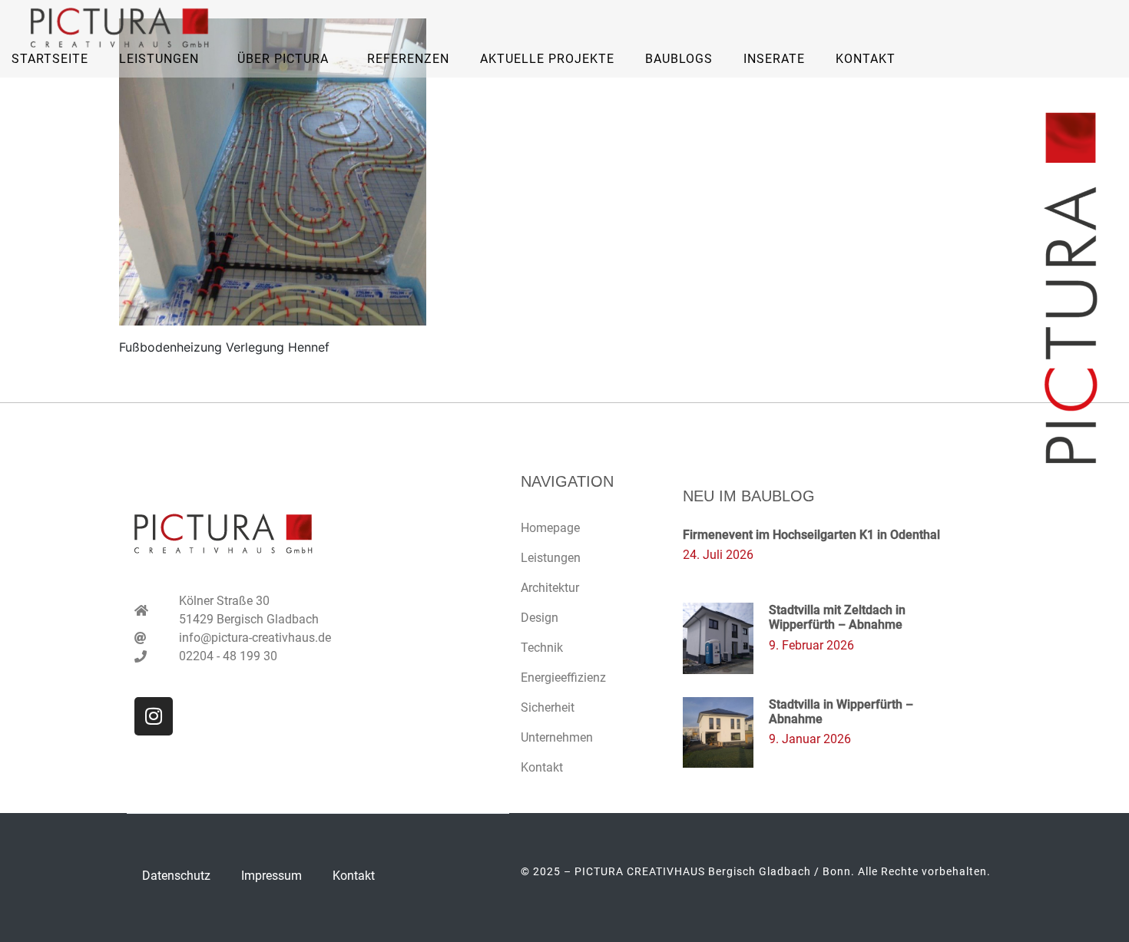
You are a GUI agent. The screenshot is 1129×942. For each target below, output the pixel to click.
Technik (542, 647)
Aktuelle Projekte (547, 58)
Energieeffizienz (563, 677)
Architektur (550, 587)
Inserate (774, 58)
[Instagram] (153, 716)
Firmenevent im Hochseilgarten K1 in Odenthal (811, 534)
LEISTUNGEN (159, 58)
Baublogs (679, 58)
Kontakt (866, 58)
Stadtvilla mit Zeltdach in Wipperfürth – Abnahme (837, 617)
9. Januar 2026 (810, 739)
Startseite (50, 58)
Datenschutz (176, 875)
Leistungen (551, 557)
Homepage (550, 528)
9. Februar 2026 (811, 645)
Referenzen (408, 58)
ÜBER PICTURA (283, 58)
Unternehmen (557, 737)
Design (539, 617)
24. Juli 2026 (718, 554)
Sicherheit (547, 707)
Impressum (271, 875)
